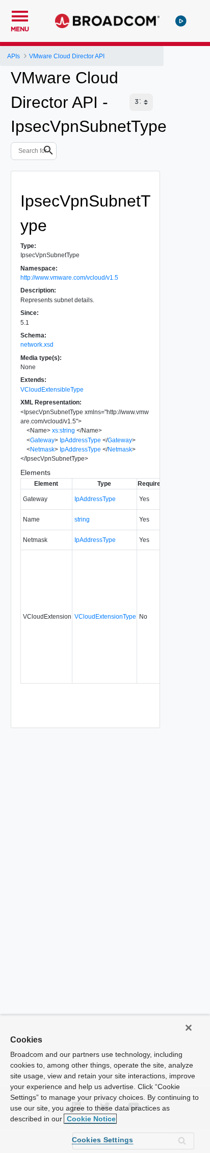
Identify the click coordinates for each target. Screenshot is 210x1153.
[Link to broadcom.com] (107, 21)
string (82, 519)
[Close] (189, 1028)
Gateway (42, 440)
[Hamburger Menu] (20, 14)
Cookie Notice (90, 1119)
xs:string (63, 430)
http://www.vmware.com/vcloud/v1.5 (69, 277)
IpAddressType (80, 440)
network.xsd (37, 344)
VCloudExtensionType (105, 616)
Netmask (42, 449)
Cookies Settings (103, 1140)
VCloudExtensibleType (52, 389)
